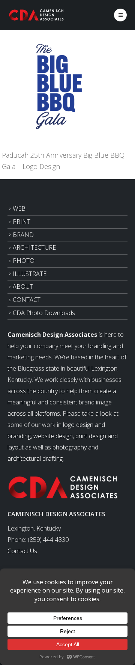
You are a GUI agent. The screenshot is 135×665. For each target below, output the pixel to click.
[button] (120, 15)
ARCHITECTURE (34, 247)
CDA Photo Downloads (44, 313)
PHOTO (23, 260)
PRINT (21, 221)
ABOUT (23, 286)
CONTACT (26, 300)
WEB (19, 208)
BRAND (23, 235)
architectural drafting (35, 458)
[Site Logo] (37, 15)
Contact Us (22, 551)
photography (69, 447)
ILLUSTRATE (29, 274)
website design (53, 436)
